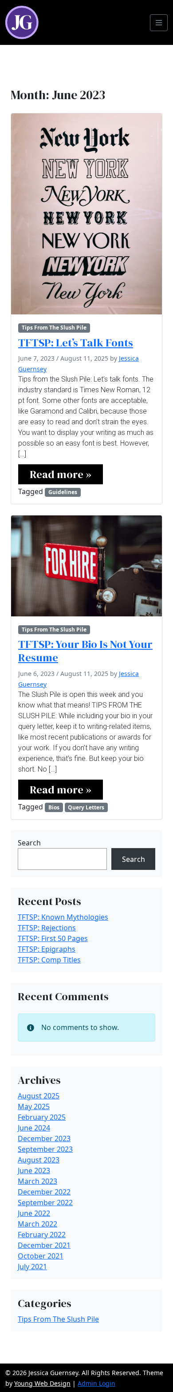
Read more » (60, 474)
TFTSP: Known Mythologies (63, 917)
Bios (53, 807)
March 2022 (37, 1224)
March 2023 (37, 1181)
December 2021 (44, 1245)
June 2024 (34, 1128)
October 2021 (40, 1256)
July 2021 (32, 1266)
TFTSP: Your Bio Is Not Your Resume (85, 650)
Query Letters (86, 807)
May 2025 (34, 1106)
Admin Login (96, 1383)
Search (29, 843)
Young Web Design (42, 1383)
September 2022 (45, 1202)
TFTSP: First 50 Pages (53, 938)
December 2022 (44, 1192)
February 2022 (42, 1234)
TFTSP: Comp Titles (49, 960)
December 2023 (44, 1138)
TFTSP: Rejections (47, 928)
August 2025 (38, 1096)
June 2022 (34, 1213)
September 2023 (45, 1149)
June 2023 (34, 1170)
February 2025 (42, 1117)
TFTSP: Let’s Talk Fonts (75, 342)
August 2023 (38, 1160)
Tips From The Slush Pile (54, 327)
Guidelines (62, 492)
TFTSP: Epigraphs (46, 949)
